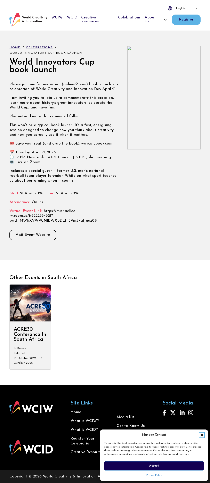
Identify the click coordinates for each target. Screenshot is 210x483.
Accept (154, 465)
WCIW (57, 17)
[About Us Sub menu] (165, 19)
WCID (72, 17)
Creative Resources (90, 19)
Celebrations (129, 17)
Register (186, 20)
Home (14, 47)
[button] (202, 435)
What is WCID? (84, 430)
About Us (150, 19)
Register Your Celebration (82, 441)
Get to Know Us (131, 426)
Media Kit (125, 417)
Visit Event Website (33, 235)
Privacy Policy (154, 475)
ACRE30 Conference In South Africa (30, 334)
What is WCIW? (85, 421)
